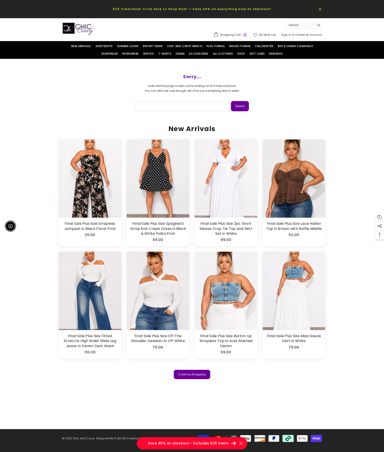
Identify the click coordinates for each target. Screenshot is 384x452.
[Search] (304, 25)
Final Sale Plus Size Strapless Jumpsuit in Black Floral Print (90, 226)
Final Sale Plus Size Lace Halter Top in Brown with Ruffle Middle (294, 226)
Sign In (286, 35)
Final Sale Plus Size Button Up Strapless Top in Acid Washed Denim (226, 341)
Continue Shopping (192, 374)
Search (239, 106)
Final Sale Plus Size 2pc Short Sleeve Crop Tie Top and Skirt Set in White (226, 228)
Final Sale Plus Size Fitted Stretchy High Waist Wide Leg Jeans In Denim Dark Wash (90, 341)
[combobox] (300, 25)
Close (320, 9)
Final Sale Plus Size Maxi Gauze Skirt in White (294, 338)
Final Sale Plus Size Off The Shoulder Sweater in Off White (158, 338)
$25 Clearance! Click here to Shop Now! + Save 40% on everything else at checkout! (192, 9)
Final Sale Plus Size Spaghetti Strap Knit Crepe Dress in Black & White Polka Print (158, 228)
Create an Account (308, 35)
